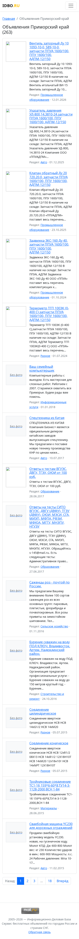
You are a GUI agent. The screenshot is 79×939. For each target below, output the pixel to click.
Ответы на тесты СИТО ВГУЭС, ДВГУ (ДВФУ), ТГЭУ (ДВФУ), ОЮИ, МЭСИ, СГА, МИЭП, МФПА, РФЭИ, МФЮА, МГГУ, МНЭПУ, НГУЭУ (49, 517)
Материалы (49, 808)
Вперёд (62, 881)
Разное (45, 356)
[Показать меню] (71, 6)
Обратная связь (39, 932)
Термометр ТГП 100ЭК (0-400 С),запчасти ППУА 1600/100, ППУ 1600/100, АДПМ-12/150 (49, 314)
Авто (44, 162)
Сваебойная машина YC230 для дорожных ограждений (51, 826)
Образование (50, 491)
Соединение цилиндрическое (42, 711)
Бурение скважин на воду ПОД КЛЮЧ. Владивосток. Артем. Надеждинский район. (49, 648)
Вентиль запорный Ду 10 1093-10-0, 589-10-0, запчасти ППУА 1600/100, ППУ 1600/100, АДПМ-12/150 (49, 51)
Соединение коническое (48, 743)
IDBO (11, 5)
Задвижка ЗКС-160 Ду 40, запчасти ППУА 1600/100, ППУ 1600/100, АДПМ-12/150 (49, 246)
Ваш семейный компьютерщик (41, 368)
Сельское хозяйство (54, 626)
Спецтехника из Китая (46, 418)
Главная (8, 18)
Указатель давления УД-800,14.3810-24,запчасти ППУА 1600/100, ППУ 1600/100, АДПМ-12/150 (51, 116)
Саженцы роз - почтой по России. (49, 584)
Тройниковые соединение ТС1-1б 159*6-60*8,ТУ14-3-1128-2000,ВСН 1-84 (50, 785)
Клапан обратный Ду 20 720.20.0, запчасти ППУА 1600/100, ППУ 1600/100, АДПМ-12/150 (48, 179)
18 (50, 881)
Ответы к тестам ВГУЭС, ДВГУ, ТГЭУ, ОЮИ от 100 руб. (48, 473)
